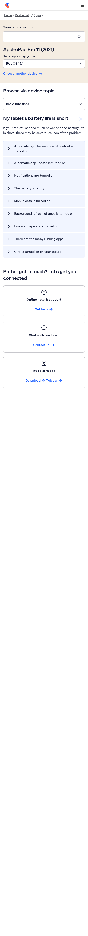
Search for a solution (18, 27)
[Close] (81, 119)
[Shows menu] (82, 5)
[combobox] (39, 37)
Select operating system (19, 56)
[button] (44, 63)
